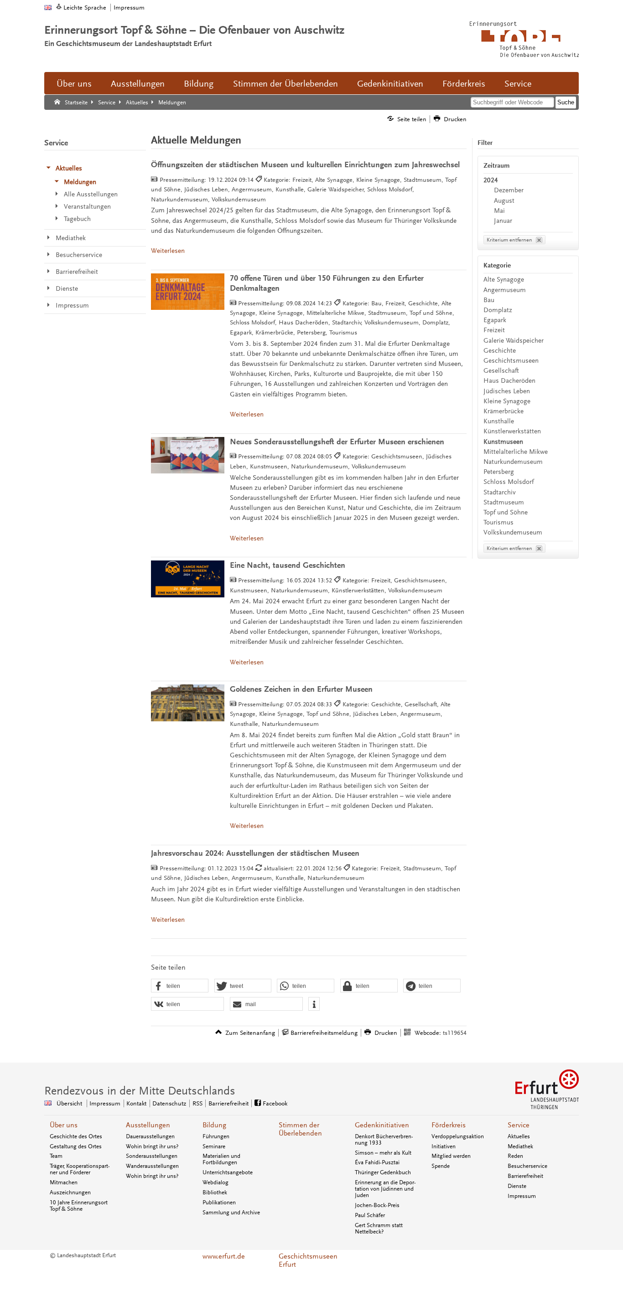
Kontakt (136, 1103)
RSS (197, 1103)
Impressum (129, 7)
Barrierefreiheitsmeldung (324, 1032)
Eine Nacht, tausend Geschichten (287, 565)
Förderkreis (463, 84)
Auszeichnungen (70, 1192)
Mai (499, 211)
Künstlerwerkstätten (512, 431)
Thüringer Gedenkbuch (383, 1172)
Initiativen (443, 1146)
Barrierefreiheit (228, 1103)
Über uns (74, 84)
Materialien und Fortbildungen (221, 1159)
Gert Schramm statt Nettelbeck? (379, 1228)
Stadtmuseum (503, 502)
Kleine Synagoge (506, 401)
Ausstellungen (138, 84)
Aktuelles (519, 1136)
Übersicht (69, 1103)
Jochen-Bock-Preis (377, 1205)
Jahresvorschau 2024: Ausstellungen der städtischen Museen (255, 853)
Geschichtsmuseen (511, 361)
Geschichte (499, 351)
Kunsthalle (498, 421)
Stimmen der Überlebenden (285, 84)
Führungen (215, 1136)
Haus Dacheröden (509, 381)
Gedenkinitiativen (390, 84)
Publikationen (219, 1202)
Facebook (275, 1103)
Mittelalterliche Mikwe (515, 452)
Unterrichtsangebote (227, 1172)
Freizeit (494, 330)
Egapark (494, 320)
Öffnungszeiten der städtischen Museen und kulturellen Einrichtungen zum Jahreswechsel (305, 165)
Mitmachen (64, 1182)
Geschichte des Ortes (76, 1136)
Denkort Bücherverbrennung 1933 (384, 1139)
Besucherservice (527, 1166)
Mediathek (520, 1146)
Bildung (198, 84)
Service (517, 84)
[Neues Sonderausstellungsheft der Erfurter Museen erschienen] (187, 455)
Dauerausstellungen (150, 1136)
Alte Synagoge (503, 279)
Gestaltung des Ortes (76, 1146)
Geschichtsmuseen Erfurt (308, 1260)
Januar (503, 221)
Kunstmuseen (503, 442)
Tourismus (498, 522)
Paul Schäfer (370, 1215)
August (504, 201)
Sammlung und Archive (231, 1212)
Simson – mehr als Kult (383, 1153)
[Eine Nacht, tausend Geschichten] (187, 578)
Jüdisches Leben (506, 391)
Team (56, 1156)
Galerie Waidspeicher (513, 340)
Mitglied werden (451, 1156)
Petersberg (498, 472)
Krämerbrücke (503, 411)
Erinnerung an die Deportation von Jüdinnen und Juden (385, 1188)
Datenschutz (169, 1103)
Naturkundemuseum (513, 462)
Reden (515, 1156)
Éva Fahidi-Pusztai (377, 1162)
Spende (440, 1166)
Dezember (509, 190)
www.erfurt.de (223, 1256)
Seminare (213, 1146)
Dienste (517, 1186)
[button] (179, 986)
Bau (488, 300)
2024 (490, 180)
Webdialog (215, 1182)
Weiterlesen (168, 251)
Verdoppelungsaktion (457, 1136)
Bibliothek (214, 1192)
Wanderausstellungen (152, 1166)
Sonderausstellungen (151, 1156)
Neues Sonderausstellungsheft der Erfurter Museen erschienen (337, 442)
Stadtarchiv (499, 492)
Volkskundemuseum (512, 532)
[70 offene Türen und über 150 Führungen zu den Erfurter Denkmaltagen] (187, 291)
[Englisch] (48, 7)
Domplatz (497, 310)
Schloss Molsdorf (508, 482)
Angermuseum (504, 290)
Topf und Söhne (505, 512)
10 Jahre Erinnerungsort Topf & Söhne (79, 1205)
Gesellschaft (501, 371)
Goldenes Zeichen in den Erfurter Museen (301, 689)
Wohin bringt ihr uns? (152, 1146)
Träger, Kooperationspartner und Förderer (80, 1169)
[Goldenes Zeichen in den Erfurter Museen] (187, 702)
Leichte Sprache (84, 7)
